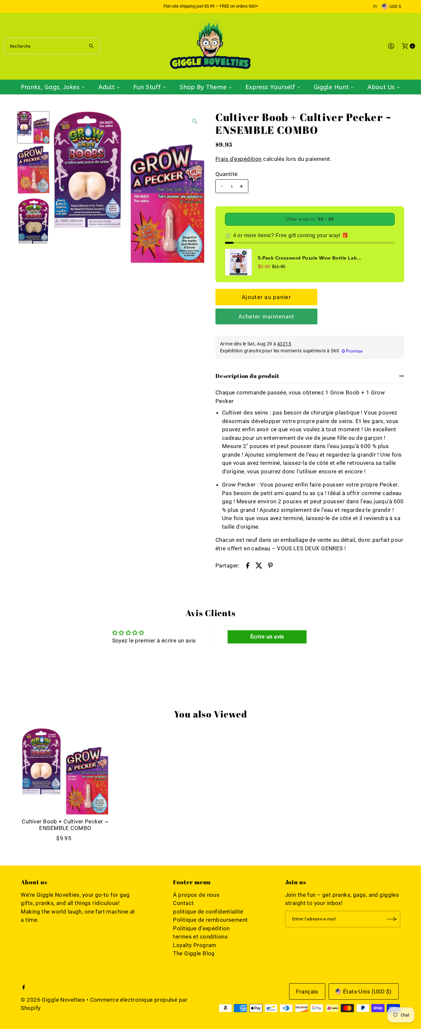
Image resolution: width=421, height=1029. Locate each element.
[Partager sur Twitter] (259, 565)
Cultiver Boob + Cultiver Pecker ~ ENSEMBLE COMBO (65, 824)
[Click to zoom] (195, 121)
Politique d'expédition (201, 928)
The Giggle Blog (193, 953)
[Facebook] (23, 987)
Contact (183, 903)
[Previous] (63, 187)
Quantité (226, 174)
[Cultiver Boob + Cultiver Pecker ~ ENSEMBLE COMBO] (65, 771)
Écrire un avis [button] (267, 637)
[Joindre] (392, 919)
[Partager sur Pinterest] (270, 565)
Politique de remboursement (210, 919)
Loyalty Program (194, 945)
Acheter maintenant (266, 316)
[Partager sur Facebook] (248, 565)
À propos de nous (196, 894)
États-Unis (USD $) (367, 991)
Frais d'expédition (238, 159)
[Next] (195, 187)
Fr (375, 6)
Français (307, 991)
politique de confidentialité (208, 911)
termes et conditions (200, 936)
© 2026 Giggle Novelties (53, 999)
